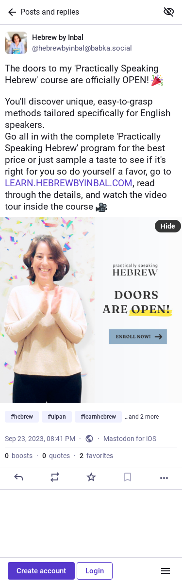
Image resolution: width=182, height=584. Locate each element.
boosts (19, 456)
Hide (168, 226)
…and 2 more (142, 416)
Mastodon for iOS (129, 438)
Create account (41, 570)
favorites (96, 456)
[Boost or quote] (55, 477)
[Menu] (165, 571)
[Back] (10, 12)
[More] (164, 478)
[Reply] (18, 477)
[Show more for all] (169, 11)
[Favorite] (91, 477)
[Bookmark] (127, 477)
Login (94, 570)
